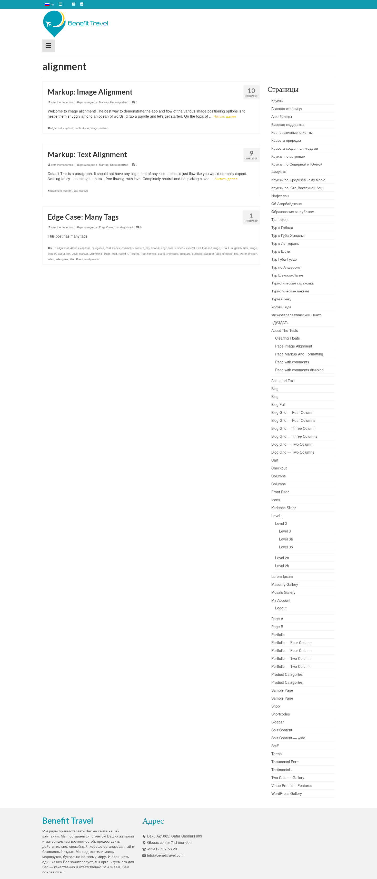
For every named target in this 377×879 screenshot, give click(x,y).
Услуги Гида (281, 306)
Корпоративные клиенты (292, 132)
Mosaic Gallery (283, 592)
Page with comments (292, 361)
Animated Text (283, 380)
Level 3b (286, 546)
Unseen (252, 253)
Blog (275, 388)
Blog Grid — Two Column (291, 444)
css (87, 128)
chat (108, 248)
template (227, 253)
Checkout (279, 468)
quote (161, 253)
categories (98, 248)
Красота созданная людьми (294, 148)
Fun (230, 248)
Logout (280, 607)
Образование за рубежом (292, 211)
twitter (243, 253)
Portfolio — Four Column (291, 642)
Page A (277, 618)
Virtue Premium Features (291, 785)
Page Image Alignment (293, 346)
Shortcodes (280, 714)
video (51, 259)
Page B (277, 626)
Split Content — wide (288, 737)
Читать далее (225, 116)
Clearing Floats (287, 338)
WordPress (76, 259)
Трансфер (280, 219)
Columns (278, 475)
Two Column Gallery (287, 777)
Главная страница (286, 108)
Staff (275, 745)
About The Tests (284, 330)
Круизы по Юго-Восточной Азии (297, 187)
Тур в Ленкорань (285, 243)
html (245, 248)
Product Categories (287, 674)
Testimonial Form (285, 761)
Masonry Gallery (284, 584)
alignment (56, 128)
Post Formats (148, 253)
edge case (167, 248)
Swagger (208, 253)
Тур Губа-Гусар (284, 259)
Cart (274, 460)
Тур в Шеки (280, 251)
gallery (238, 248)
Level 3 (285, 531)
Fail (198, 248)
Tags (218, 253)
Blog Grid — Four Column (292, 412)
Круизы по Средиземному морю (298, 179)
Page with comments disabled (299, 369)
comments (128, 248)
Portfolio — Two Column (291, 658)
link (68, 253)
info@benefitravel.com (165, 855)
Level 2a (282, 557)
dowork (155, 248)
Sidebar (277, 721)
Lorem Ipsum (282, 576)
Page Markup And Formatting (299, 353)
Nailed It (123, 253)
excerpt (190, 248)
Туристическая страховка (292, 282)
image (94, 128)
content (79, 128)
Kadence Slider (283, 507)
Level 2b (282, 565)
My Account (280, 600)
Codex (116, 248)
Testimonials (281, 769)
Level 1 (277, 515)
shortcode (172, 253)
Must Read (110, 253)
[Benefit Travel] (88, 24)
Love (75, 253)
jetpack (52, 253)
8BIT (53, 248)
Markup (103, 102)
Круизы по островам (288, 156)
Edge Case (106, 227)
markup (104, 128)
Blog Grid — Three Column (293, 428)
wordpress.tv (91, 259)
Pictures (134, 253)
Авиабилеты (281, 116)
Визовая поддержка (287, 124)
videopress (62, 259)
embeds (180, 248)
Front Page (280, 491)
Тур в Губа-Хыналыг (288, 235)
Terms (276, 753)
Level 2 (281, 523)
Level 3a (286, 538)
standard (185, 253)
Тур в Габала (282, 227)
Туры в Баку (281, 298)
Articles (74, 248)
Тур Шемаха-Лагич (287, 275)
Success (197, 253)
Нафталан (280, 195)
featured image (211, 248)
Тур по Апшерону (286, 267)
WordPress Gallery (286, 793)
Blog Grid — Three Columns (294, 436)
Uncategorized (119, 102)
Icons (275, 499)
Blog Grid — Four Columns (293, 420)
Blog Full (278, 404)
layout (61, 253)
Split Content (281, 729)
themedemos (65, 102)
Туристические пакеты (290, 290)
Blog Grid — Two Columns (292, 452)
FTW (224, 248)
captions (68, 128)
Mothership (96, 253)
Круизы (277, 100)
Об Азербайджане (286, 203)
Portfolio (278, 634)
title (236, 253)
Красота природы (286, 140)
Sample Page (282, 690)
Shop (275, 706)
